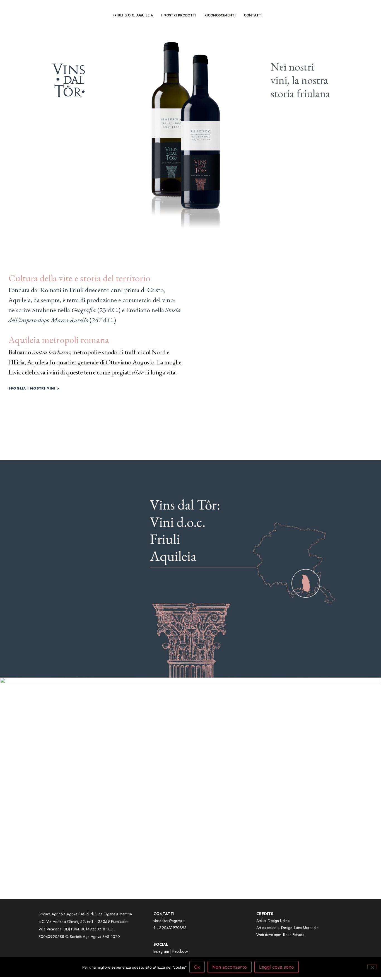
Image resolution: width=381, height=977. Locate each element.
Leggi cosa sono (276, 967)
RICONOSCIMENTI (220, 15)
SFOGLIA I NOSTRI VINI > (33, 388)
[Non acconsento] (372, 966)
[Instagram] (302, 15)
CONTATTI (253, 15)
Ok (197, 967)
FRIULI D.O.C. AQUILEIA (132, 15)
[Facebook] (287, 15)
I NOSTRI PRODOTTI (178, 15)
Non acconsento (229, 967)
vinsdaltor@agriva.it (168, 920)
